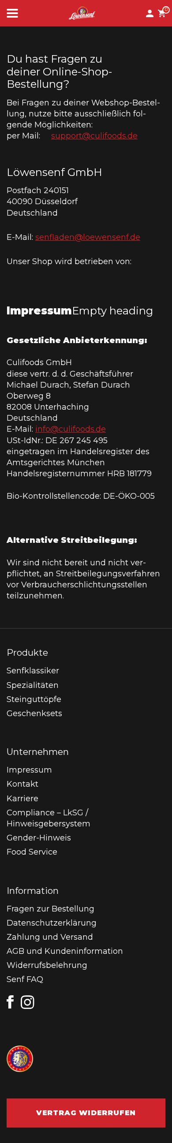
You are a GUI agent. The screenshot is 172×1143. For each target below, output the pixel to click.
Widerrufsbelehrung (47, 965)
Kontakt (22, 784)
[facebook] (10, 1002)
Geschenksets (34, 713)
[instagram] (28, 1002)
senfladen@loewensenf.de (87, 237)
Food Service (32, 852)
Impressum (29, 770)
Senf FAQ (25, 979)
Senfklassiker (33, 671)
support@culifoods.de (94, 136)
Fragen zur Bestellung (50, 909)
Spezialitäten (33, 685)
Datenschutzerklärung (52, 923)
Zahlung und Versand (50, 937)
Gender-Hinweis (39, 838)
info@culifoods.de (70, 429)
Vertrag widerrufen (86, 1113)
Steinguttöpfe (34, 699)
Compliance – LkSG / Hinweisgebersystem (48, 818)
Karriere (22, 798)
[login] (152, 13)
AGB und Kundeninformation (65, 951)
